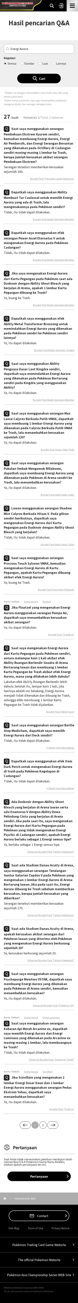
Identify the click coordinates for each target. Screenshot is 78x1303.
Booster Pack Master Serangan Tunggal (54, 350)
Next (53, 1125)
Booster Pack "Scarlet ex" (61, 634)
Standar (29, 63)
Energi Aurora (31, 601)
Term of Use (35, 1228)
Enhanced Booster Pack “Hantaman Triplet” (51, 1059)
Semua (12, 63)
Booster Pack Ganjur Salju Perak (57, 449)
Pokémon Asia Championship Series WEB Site (39, 1275)
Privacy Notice (60, 1228)
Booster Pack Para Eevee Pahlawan (56, 589)
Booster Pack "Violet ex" (61, 1109)
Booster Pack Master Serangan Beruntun (53, 219)
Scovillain (48, 1071)
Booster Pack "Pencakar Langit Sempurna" (52, 179)
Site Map (14, 1228)
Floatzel (47, 601)
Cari (42, 78)
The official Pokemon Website (39, 1259)
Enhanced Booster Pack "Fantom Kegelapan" (50, 852)
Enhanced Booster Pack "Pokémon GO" (53, 1005)
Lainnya (61, 63)
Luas (45, 63)
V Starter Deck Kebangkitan (60, 748)
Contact (42, 1215)
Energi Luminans (51, 1017)
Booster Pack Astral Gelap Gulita (57, 495)
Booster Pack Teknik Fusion (60, 712)
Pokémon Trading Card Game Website (39, 1244)
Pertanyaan (39, 1176)
